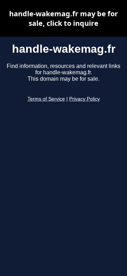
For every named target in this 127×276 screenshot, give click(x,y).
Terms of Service (46, 99)
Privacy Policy (84, 99)
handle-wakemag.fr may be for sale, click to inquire (63, 18)
